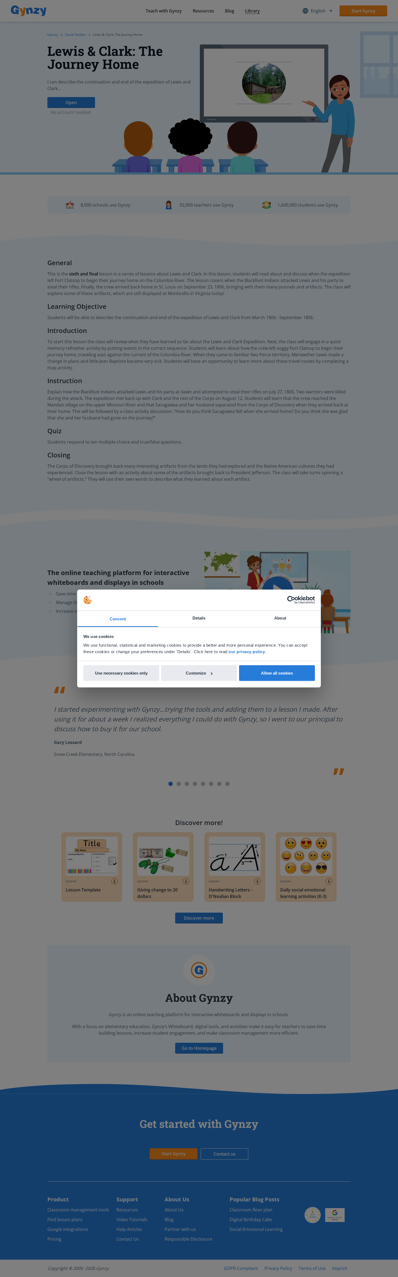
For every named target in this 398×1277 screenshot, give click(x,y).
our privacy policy (247, 651)
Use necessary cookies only (121, 673)
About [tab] (280, 617)
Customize (196, 673)
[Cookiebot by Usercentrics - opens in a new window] (291, 600)
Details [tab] (199, 617)
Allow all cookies (277, 673)
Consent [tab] (118, 618)
